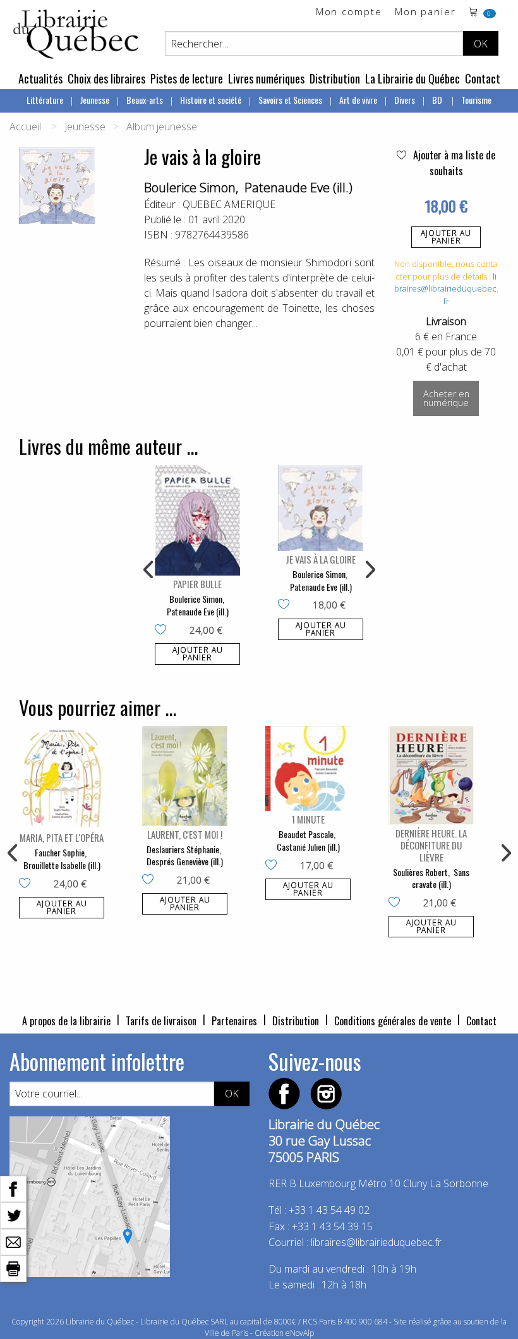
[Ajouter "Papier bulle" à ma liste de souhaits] (163, 631)
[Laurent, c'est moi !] (184, 775)
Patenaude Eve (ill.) (298, 187)
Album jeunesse (161, 126)
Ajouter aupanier (446, 237)
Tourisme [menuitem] (476, 99)
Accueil (25, 126)
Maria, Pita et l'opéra (62, 837)
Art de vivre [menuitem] (358, 99)
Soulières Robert (420, 872)
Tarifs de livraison (161, 1020)
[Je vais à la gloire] (320, 508)
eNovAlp (300, 1333)
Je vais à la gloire (321, 559)
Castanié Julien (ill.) (308, 846)
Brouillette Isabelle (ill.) (61, 865)
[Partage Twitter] (13, 1214)
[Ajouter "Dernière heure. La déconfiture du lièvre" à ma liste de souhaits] (397, 903)
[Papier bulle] (197, 520)
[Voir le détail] (197, 520)
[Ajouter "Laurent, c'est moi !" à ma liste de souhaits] (150, 880)
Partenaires (234, 1020)
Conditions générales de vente (392, 1020)
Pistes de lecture (186, 78)
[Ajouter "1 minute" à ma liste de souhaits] (273, 866)
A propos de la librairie (66, 1020)
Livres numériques (266, 78)
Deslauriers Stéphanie (183, 849)
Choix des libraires (106, 78)
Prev (149, 570)
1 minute (308, 819)
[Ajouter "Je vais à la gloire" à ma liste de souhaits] (286, 605)
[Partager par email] (13, 1241)
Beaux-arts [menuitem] (144, 99)
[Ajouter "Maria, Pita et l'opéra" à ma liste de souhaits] (27, 884)
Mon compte (349, 12)
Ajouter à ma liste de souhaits (453, 162)
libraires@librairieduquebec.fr (446, 289)
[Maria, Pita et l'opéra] (61, 777)
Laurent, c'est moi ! (184, 834)
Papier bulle (197, 584)
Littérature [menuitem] (45, 99)
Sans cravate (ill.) (441, 878)
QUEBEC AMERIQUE (229, 204)
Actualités (40, 78)
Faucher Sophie (60, 852)
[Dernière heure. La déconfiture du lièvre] (431, 775)
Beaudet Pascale (306, 834)
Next (369, 570)
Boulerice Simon (190, 187)
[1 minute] (308, 768)
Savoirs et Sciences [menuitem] (290, 99)
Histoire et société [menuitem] (210, 99)
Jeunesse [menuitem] (94, 99)
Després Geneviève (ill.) (185, 861)
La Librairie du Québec (412, 78)
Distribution (335, 78)
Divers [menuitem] (404, 99)
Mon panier (425, 12)
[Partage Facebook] (13, 1188)
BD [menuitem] (438, 99)
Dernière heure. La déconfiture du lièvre (431, 845)
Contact (482, 78)
